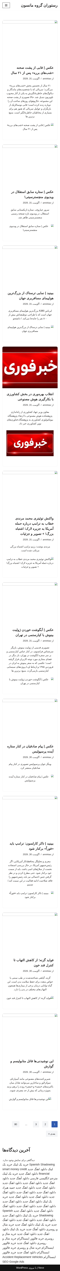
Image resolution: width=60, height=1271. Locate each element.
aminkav (47, 78)
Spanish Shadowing (42, 1164)
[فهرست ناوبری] (6, 5)
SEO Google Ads (13, 1261)
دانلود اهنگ (9, 1206)
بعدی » (51, 1133)
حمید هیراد (8, 1187)
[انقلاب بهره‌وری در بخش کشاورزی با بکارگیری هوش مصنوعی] (30, 367)
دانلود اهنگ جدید (37, 1169)
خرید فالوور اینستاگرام (30, 1238)
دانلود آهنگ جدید (19, 1178)
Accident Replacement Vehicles (22, 1257)
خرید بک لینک (20, 1164)
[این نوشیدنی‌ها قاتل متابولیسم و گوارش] (30, 1034)
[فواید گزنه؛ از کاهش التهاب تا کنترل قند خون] (30, 933)
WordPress (22, 1267)
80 (15, 1124)
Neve (41, 1267)
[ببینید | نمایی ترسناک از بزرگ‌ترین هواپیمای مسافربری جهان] (30, 266)
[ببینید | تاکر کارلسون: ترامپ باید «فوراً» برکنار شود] (30, 817)
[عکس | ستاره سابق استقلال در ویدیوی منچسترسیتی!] (30, 165)
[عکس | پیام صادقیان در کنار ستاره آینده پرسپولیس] (30, 719)
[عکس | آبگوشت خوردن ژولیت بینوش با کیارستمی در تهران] (30, 603)
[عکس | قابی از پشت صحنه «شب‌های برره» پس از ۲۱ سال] (30, 41)
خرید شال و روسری (29, 1247)
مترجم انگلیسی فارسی (44, 1178)
